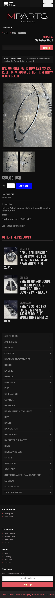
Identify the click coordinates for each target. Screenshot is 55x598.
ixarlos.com (35, 594)
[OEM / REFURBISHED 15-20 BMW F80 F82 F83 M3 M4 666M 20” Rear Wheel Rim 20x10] (10, 255)
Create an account (19, 32)
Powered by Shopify (47, 594)
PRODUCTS (10, 194)
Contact (8, 563)
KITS (6, 417)
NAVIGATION (11, 429)
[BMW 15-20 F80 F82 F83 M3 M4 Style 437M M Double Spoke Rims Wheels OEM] (10, 309)
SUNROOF (9, 481)
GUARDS (9, 400)
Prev (5, 115)
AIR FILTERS (11, 336)
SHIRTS (8, 458)
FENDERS (9, 382)
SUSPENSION (11, 487)
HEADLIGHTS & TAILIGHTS (18, 411)
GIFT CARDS (11, 394)
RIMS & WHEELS (17, 58)
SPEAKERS (10, 463)
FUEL (7, 388)
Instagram (9, 514)
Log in (6, 32)
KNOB (7, 423)
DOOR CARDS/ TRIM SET (17, 359)
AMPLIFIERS (10, 342)
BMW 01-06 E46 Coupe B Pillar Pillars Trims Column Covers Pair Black (35, 287)
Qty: (3, 185)
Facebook (9, 517)
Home (6, 58)
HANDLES (9, 405)
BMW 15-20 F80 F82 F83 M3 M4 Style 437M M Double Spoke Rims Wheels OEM (26, 313)
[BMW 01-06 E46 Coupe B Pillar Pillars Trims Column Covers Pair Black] (10, 284)
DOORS (8, 365)
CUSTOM (9, 353)
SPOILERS (9, 469)
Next (49, 115)
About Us (8, 560)
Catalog (8, 557)
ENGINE (8, 371)
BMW (9, 197)
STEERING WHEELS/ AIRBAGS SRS (22, 475)
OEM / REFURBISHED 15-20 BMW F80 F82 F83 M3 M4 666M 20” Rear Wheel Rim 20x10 (26, 260)
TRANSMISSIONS (13, 492)
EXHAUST (9, 377)
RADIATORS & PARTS (15, 440)
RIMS (7, 446)
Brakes (9, 348)
